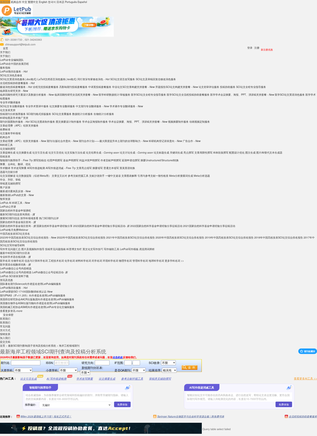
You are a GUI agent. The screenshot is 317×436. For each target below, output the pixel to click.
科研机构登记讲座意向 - (165, 141)
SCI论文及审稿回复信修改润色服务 (156, 79)
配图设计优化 (237, 152)
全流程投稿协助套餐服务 (303, 416)
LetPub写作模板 (129, 249)
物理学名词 (125, 260)
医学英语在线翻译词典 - (15, 264)
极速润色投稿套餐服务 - (16, 87)
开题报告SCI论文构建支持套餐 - (176, 87)
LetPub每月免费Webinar (14, 230)
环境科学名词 (110, 260)
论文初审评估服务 (209, 87)
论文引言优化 (56, 152)
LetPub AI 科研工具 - (15, 202)
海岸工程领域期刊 (69, 345)
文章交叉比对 (59, 175)
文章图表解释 (129, 175)
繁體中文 (33, 2)
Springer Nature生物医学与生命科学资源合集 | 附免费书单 (190, 416)
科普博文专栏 (74, 249)
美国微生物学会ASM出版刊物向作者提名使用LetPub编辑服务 (35, 303)
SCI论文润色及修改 (11, 75)
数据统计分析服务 (82, 114)
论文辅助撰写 (7, 148)
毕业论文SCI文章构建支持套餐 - (133, 87)
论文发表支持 (7, 110)
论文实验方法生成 (75, 152)
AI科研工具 (6, 145)
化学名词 (70, 260)
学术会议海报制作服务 (95, 121)
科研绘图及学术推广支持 (14, 118)
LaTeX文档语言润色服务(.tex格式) (57, 79)
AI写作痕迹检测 (36, 168)
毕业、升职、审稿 (10, 179)
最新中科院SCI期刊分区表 (15, 253)
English (43, 2)
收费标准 (5, 129)
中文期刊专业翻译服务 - (92, 106)
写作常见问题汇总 (10, 249)
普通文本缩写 (111, 168)
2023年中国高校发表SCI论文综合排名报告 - (28, 237)
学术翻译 (5, 168)
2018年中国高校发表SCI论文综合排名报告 (278, 237)
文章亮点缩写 (84, 168)
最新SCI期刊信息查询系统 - (17, 214)
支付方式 (5, 330)
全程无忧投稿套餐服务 (46, 87)
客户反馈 (5, 187)
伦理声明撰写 (54, 160)
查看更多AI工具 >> (305, 378)
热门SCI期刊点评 (49, 218)
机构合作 (16, 2)
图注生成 (250, 152)
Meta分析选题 (202, 175)
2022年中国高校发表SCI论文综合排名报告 (81, 237)
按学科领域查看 (29, 218)
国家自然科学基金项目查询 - (18, 222)
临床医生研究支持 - (14, 90)
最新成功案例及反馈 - (15, 191)
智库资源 (5, 199)
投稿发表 (5, 156)
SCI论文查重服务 (62, 114)
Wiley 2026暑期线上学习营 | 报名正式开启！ (46, 416)
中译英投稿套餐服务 (99, 87)
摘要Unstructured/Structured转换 (160, 160)
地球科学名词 (156, 260)
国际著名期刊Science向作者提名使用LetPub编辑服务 (30, 284)
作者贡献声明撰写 (111, 160)
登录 (249, 47)
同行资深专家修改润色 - (93, 79)
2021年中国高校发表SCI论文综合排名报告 (130, 237)
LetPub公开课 (8, 206)
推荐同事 (5, 2)
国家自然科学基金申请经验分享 (54, 226)
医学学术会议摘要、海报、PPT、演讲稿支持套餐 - (242, 94)
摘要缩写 (97, 168)
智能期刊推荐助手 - (16, 160)
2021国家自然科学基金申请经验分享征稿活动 (209, 226)
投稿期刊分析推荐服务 (13, 114)
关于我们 (5, 52)
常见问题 (5, 326)
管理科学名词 (140, 260)
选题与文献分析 (9, 172)
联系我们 (5, 318)
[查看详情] (101, 429)
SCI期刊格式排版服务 (38, 114)
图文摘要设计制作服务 (68, 121)
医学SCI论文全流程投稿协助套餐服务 (188, 94)
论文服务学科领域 (10, 133)
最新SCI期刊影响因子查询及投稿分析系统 (32, 345)
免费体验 (122, 404)
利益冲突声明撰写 (89, 160)
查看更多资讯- (11, 311)
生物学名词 (17, 260)
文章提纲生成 (7, 152)
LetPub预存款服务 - (14, 71)
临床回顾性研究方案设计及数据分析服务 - (27, 94)
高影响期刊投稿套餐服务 (73, 87)
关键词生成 (176, 152)
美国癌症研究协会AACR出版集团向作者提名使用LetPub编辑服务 (37, 299)
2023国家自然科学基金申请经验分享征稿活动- (101, 226)
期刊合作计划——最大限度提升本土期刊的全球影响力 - (113, 141)
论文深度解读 (7, 175)
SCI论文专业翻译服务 (12, 106)
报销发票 (5, 334)
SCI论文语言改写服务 (122, 79)
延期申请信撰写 (131, 160)
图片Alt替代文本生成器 (269, 152)
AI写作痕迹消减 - (61, 168)
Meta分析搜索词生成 (181, 175)
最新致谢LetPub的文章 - (17, 195)
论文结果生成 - (102, 152)
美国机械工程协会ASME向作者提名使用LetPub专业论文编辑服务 (37, 307)
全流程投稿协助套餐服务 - (17, 83)
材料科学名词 (83, 260)
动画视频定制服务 (199, 121)
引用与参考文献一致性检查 (153, 175)
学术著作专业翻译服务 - (126, 106)
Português (71, 2)
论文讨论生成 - (136, 152)
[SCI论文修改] (16, 10)
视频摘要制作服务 (178, 121)
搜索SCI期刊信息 (10, 218)
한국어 (52, 2)
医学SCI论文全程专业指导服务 (148, 94)
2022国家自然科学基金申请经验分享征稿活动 (156, 226)
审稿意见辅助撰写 (10, 183)
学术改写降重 (18, 168)
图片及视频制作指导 (32, 249)
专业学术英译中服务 (37, 106)
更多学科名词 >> (174, 260)
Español (82, 2)
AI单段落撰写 (220, 152)
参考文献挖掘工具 (78, 175)
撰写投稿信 (39, 160)
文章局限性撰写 (203, 152)
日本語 (60, 2)
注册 (256, 47)
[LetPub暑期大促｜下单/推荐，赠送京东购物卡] (57, 26)
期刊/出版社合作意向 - (62, 141)
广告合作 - (192, 141)
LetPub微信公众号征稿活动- (50, 272)
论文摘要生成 (24, 152)
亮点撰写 (188, 152)
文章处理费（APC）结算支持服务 (19, 125)
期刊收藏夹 (309, 351)
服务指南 (5, 67)
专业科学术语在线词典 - (15, 257)
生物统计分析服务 (104, 114)
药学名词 (97, 260)
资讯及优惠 (6, 280)
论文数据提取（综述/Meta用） (33, 175)
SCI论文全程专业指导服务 (251, 87)
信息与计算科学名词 (36, 260)
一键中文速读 (113, 175)
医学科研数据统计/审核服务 (114, 94)
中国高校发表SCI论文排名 (15, 233)
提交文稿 (5, 342)
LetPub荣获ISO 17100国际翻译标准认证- (26, 291)
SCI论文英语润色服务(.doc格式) (18, 79)
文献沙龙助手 (97, 175)
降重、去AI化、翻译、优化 (15, 164)
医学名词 (5, 260)
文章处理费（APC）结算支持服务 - (23, 141)
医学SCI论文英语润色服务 (290, 94)
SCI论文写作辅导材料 (12, 245)
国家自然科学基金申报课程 (15, 210)
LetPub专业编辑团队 (12, 60)
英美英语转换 (127, 168)
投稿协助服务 (227, 87)
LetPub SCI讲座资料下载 (14, 276)
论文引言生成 (40, 152)
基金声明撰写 (71, 160)
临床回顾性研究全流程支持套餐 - (76, 94)
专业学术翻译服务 (10, 102)
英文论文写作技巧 (93, 249)
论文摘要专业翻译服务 (62, 106)
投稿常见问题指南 (55, 249)
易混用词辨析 (147, 249)
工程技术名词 (56, 260)
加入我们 (5, 338)
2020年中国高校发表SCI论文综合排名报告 (180, 237)
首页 (5, 48)
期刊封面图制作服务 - (15, 121)
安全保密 (7, 314)
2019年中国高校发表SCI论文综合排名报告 (229, 237)
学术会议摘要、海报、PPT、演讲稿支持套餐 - (138, 121)
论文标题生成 (161, 152)
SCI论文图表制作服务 (42, 121)
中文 (24, 2)
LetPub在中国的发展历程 (14, 63)
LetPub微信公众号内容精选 (16, 268)
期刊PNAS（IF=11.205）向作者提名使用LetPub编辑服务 (32, 295)
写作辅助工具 (111, 249)
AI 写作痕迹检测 (56, 378)
